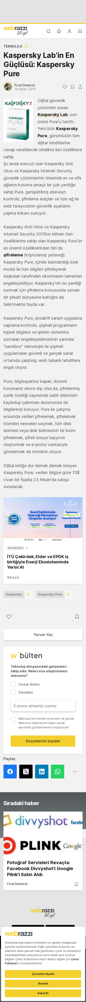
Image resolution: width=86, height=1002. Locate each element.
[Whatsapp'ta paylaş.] (59, 771)
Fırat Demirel (17, 884)
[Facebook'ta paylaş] (11, 771)
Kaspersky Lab (53, 114)
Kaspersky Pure (50, 594)
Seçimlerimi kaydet (43, 741)
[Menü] (80, 32)
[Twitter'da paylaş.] (27, 771)
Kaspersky (14, 594)
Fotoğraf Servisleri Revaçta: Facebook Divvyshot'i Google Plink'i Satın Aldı (40, 868)
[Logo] (15, 30)
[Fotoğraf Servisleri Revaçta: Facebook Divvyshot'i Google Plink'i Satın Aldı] (43, 834)
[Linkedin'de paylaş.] (43, 771)
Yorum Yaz (43, 634)
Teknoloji (12, 46)
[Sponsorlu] (43, 519)
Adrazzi (13, 577)
